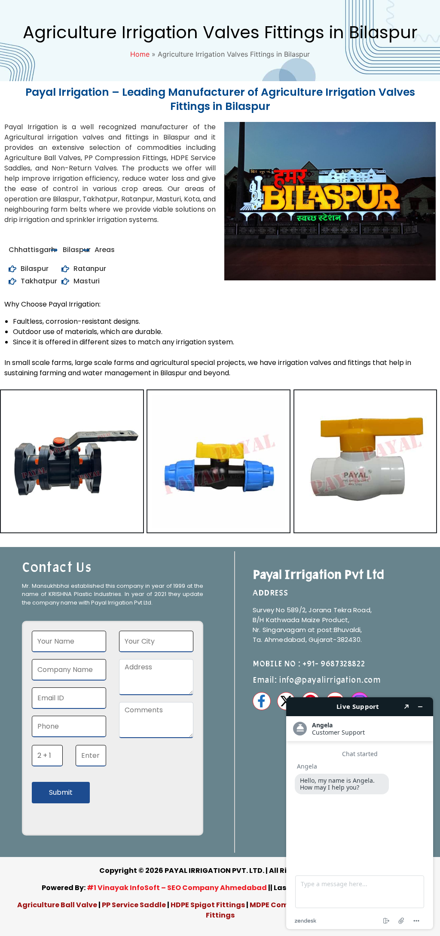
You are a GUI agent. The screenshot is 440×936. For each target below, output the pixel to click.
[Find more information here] (359, 813)
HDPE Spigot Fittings (208, 905)
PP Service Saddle (134, 905)
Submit (61, 792)
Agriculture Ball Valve (57, 905)
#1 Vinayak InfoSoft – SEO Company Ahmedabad (177, 888)
